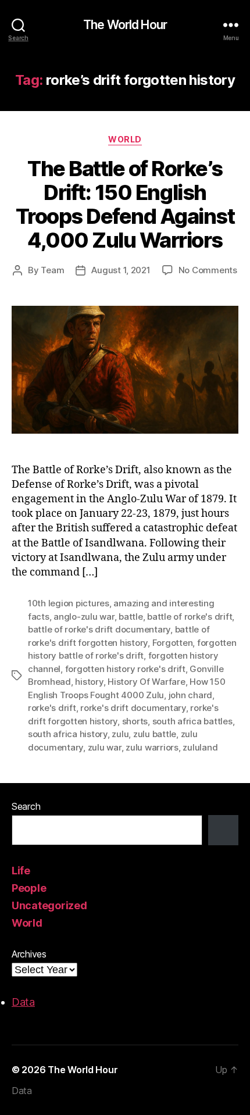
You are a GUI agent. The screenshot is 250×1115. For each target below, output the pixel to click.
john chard (190, 695)
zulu (120, 733)
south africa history (68, 733)
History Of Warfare (146, 681)
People (29, 888)
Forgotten (172, 642)
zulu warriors (152, 747)
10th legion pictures (68, 603)
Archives (29, 954)
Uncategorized (49, 905)
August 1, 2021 (120, 270)
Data (23, 1002)
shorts (135, 721)
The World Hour (125, 25)
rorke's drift (52, 707)
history (89, 681)
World (125, 139)
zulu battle (154, 733)
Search (26, 806)
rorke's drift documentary (133, 707)
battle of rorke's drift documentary (99, 629)
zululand (200, 747)
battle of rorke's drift (189, 616)
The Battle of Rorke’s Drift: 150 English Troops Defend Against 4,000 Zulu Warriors (125, 204)
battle (130, 616)
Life (21, 870)
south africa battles (192, 721)
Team (52, 270)
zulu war (105, 747)
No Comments (207, 270)
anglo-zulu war (83, 616)
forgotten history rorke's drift (125, 668)
